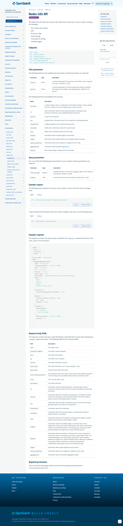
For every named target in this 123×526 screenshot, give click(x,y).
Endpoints (104, 16)
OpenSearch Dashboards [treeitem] (12, 60)
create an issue (109, 75)
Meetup (96, 494)
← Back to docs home (11, 17)
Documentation (72, 3)
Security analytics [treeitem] (10, 68)
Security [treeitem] (7, 64)
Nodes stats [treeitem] (10, 161)
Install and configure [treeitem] (12, 38)
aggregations (66, 146)
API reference (32, 9)
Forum (14, 485)
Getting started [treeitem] (10, 30)
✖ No (111, 45)
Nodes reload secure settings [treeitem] (13, 171)
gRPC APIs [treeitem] (9, 143)
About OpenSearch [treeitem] (10, 26)
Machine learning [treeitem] (10, 100)
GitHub (14, 488)
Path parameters (106, 19)
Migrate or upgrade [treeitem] (11, 42)
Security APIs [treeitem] (10, 180)
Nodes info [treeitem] (10, 158)
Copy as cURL (85, 204)
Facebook (97, 497)
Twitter (96, 485)
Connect (97, 482)
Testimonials (57, 494)
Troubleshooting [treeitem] (10, 199)
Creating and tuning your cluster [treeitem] (13, 47)
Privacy (55, 500)
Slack (13, 491)
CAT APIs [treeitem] (8, 135)
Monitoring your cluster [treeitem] (12, 112)
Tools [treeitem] (7, 124)
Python (39, 195)
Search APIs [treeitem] (9, 178)
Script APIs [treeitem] (9, 175)
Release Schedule (58, 485)
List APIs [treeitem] (8, 152)
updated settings (76, 107)
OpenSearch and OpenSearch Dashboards (13, 11)
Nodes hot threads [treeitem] (12, 164)
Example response (106, 26)
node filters (55, 83)
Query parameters (106, 21)
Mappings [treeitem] (8, 72)
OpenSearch (21, 4)
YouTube (97, 491)
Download (87, 3)
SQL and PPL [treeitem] (8, 84)
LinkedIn (97, 488)
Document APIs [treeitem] (10, 141)
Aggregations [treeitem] (9, 88)
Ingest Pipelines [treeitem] (9, 56)
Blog (80, 3)
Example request (106, 24)
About (47, 3)
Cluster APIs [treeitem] (9, 138)
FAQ (54, 491)
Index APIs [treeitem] (9, 146)
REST (32, 195)
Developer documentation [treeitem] (13, 203)
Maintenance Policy (59, 488)
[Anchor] (38, 47)
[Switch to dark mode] (93, 3)
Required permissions (107, 31)
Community (62, 3)
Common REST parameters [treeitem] (14, 192)
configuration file (55, 107)
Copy (75, 204)
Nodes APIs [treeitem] (9, 155)
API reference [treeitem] (9, 128)
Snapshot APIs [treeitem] (10, 183)
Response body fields (107, 28)
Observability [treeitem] (9, 116)
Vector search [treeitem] (9, 96)
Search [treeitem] (7, 92)
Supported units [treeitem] (11, 189)
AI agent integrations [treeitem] (11, 104)
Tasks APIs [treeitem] (9, 186)
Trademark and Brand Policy (62, 497)
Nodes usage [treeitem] (11, 167)
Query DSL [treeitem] (8, 80)
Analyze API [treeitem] (9, 132)
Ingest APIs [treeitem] (9, 149)
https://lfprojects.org (68, 521)
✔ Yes (103, 45)
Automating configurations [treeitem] (13, 108)
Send (107, 62)
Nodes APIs (40, 9)
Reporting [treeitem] (8, 120)
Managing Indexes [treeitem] (10, 52)
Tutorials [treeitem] (8, 34)
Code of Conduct (17, 482)
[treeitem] (23, 26)
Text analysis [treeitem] (9, 76)
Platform (53, 3)
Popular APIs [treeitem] (10, 195)
